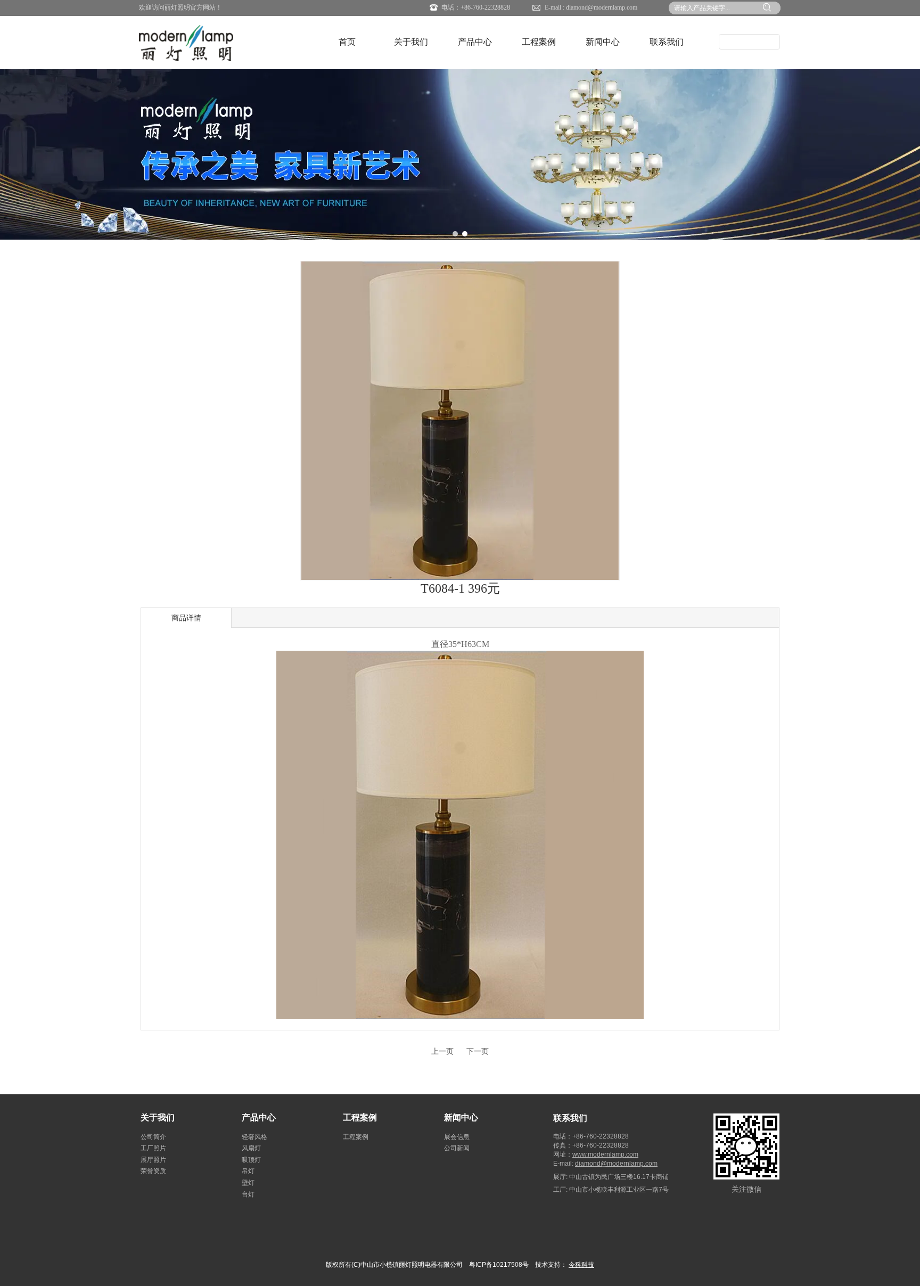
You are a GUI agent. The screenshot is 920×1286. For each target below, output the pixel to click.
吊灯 (248, 1171)
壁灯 (248, 1182)
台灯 (248, 1194)
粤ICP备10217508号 (499, 1264)
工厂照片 (153, 1148)
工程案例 (360, 1117)
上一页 (442, 1051)
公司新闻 (457, 1148)
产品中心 (259, 1117)
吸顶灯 (251, 1160)
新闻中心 (461, 1117)
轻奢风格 (254, 1137)
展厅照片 (153, 1160)
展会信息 (457, 1137)
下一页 (477, 1051)
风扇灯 (251, 1148)
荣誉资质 (153, 1171)
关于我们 (158, 1117)
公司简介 (153, 1137)
